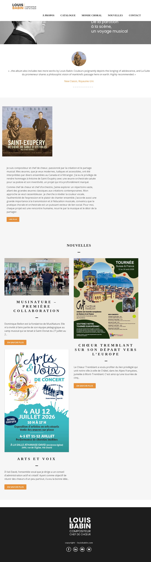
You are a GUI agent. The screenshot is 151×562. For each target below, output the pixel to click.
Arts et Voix (36, 459)
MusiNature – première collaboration (36, 306)
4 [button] (80, 87)
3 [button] (78, 87)
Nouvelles (115, 15)
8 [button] (88, 87)
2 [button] (76, 87)
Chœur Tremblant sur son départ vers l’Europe (106, 349)
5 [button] (82, 87)
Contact (135, 15)
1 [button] (73, 87)
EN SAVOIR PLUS (15, 342)
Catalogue (68, 15)
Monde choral (92, 15)
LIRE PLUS (13, 219)
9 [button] (90, 87)
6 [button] (84, 87)
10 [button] (92, 87)
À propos (48, 15)
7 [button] (86, 87)
